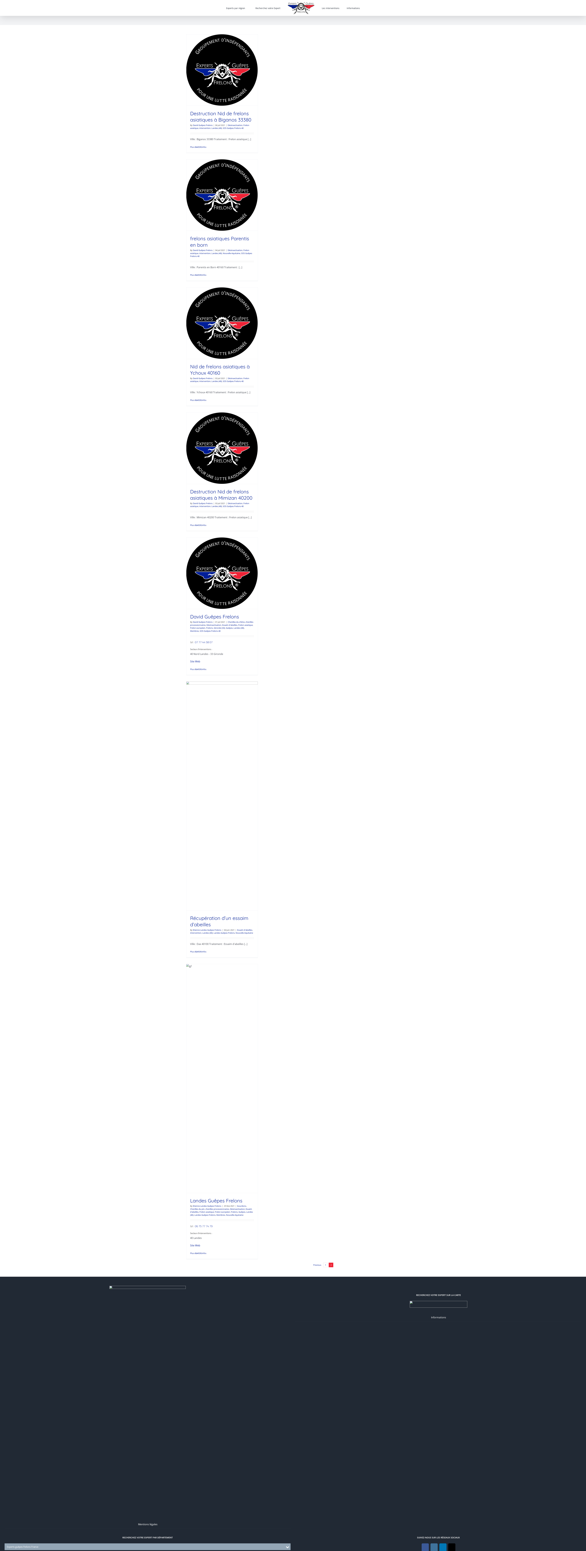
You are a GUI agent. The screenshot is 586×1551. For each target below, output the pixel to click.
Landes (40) (217, 128)
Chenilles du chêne (236, 622)
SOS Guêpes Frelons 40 (233, 128)
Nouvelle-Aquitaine (231, 253)
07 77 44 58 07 (204, 642)
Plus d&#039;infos (198, 147)
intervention (205, 128)
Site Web (195, 661)
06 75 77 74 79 (204, 1226)
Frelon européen (197, 628)
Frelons (209, 628)
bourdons (241, 1206)
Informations (438, 1317)
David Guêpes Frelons (203, 125)
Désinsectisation (235, 125)
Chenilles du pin (197, 1209)
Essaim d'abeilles (229, 625)
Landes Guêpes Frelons (224, 932)
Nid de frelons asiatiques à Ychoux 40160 (220, 370)
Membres (194, 631)
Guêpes (229, 628)
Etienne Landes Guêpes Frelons (207, 930)
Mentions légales (147, 1524)
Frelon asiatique (245, 625)
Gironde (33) (219, 628)
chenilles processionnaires (217, 1209)
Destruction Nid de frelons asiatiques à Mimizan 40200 (221, 495)
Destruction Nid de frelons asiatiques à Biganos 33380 (220, 116)
